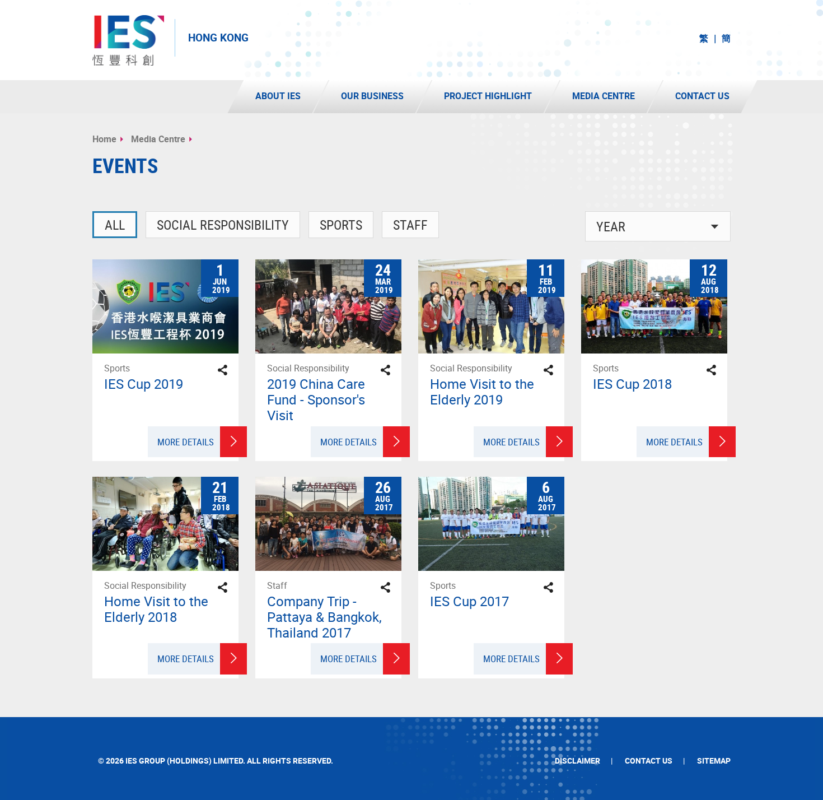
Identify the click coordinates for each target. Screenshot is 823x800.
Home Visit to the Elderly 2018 (156, 609)
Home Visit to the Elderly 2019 (482, 391)
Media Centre (158, 139)
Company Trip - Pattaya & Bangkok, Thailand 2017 (324, 616)
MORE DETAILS (185, 441)
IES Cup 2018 (632, 384)
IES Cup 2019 (143, 384)
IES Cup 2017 (469, 601)
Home (104, 139)
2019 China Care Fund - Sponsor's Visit (316, 399)
